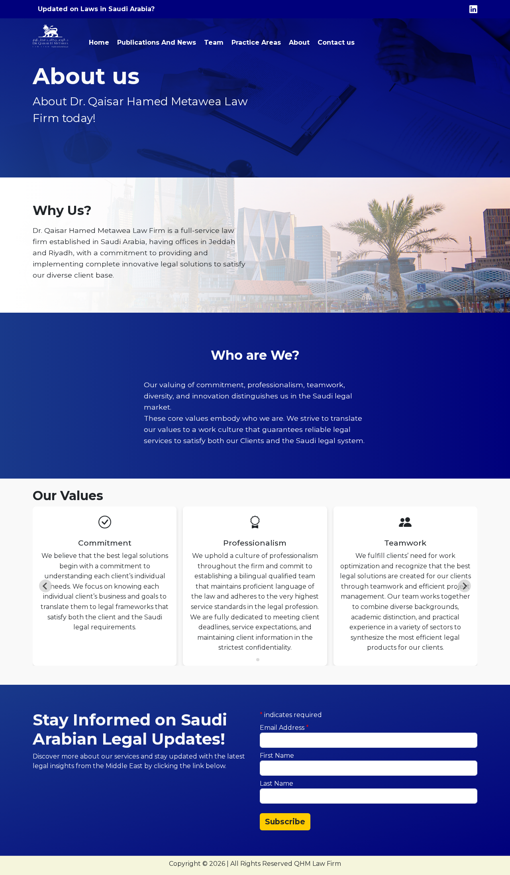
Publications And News (156, 42)
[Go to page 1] (252, 659)
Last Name (276, 783)
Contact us (336, 42)
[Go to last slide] (45, 585)
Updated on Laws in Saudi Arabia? (96, 9)
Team (214, 42)
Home (99, 42)
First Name (277, 755)
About (299, 42)
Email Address (284, 727)
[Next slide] (464, 585)
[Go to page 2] (257, 659)
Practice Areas (256, 42)
